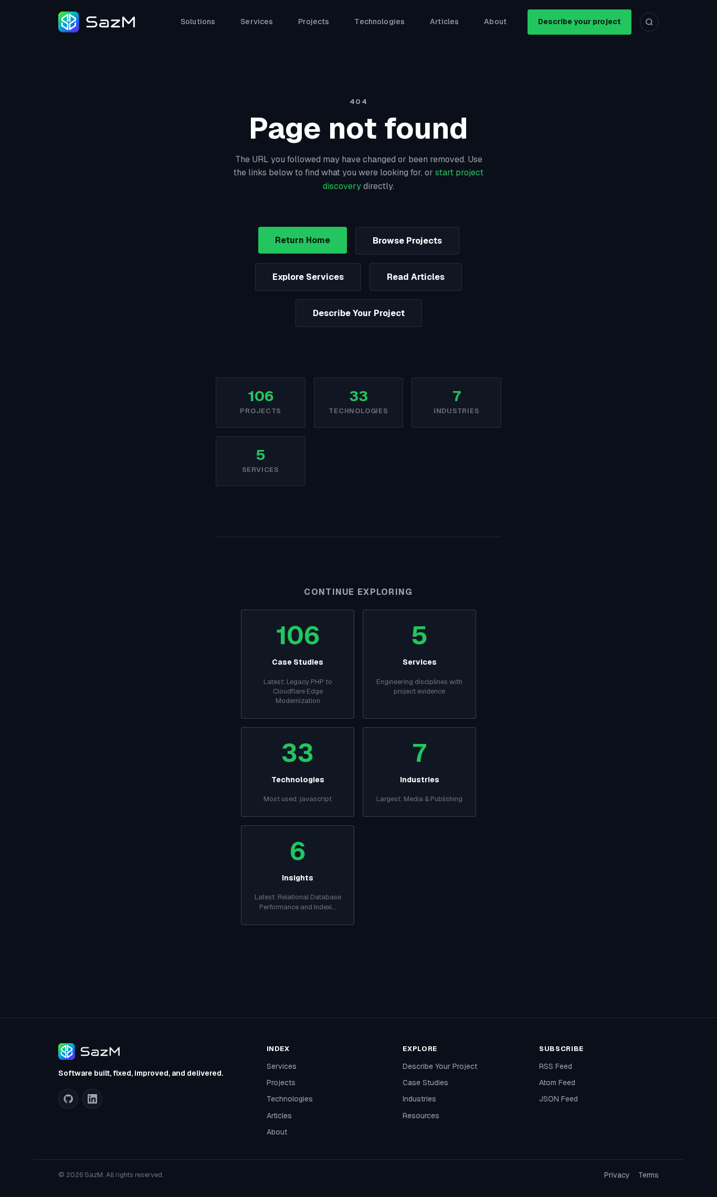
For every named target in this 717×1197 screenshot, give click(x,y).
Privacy (617, 1175)
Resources (421, 1115)
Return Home (302, 240)
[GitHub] (68, 1099)
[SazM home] (96, 22)
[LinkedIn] (92, 1099)
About (495, 21)
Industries (419, 1099)
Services (256, 21)
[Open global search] (649, 22)
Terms (648, 1175)
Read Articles (416, 276)
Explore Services (308, 276)
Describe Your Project (359, 313)
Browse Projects (407, 240)
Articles (444, 21)
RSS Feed (555, 1066)
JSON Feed (558, 1099)
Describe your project (579, 21)
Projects (313, 21)
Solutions (198, 21)
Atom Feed (557, 1082)
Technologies (379, 21)
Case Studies (425, 1082)
